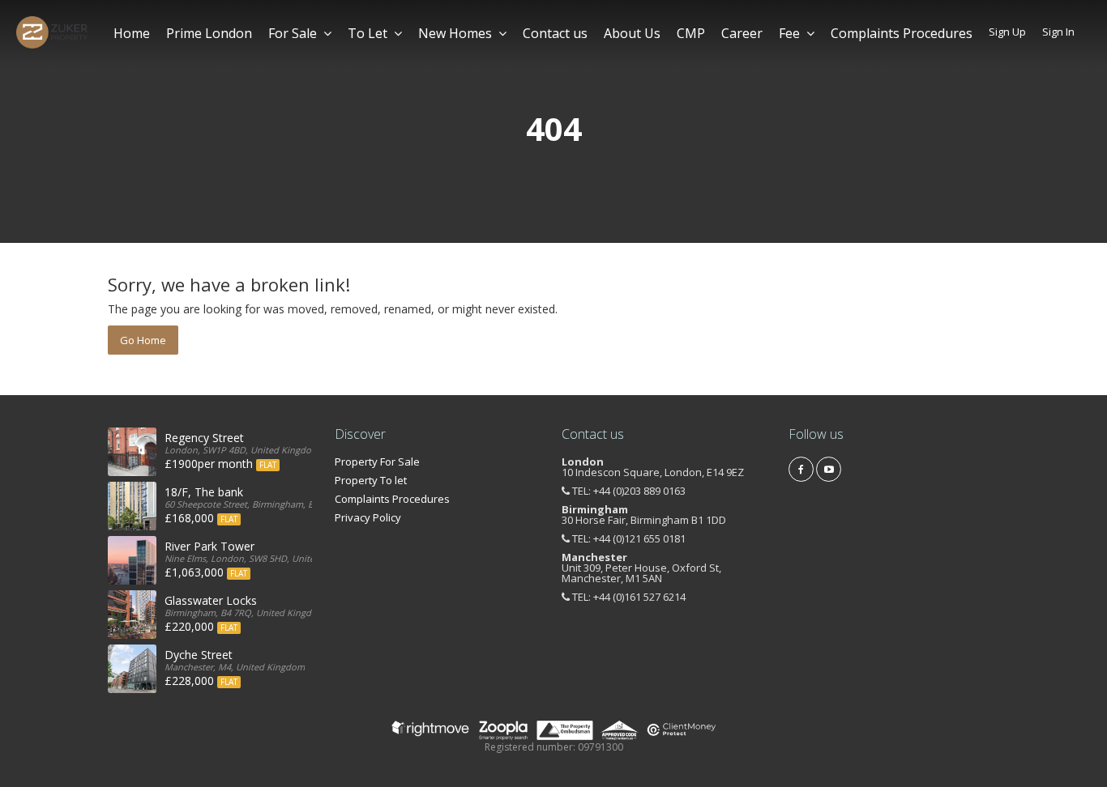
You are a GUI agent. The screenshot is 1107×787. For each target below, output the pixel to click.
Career (742, 33)
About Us (632, 33)
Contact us (555, 33)
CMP (691, 33)
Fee (789, 33)
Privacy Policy (368, 517)
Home (131, 33)
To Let (367, 33)
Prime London (209, 33)
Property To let (371, 480)
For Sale (292, 33)
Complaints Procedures (901, 33)
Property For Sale (377, 461)
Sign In (1058, 31)
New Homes (455, 33)
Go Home (143, 340)
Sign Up (1007, 31)
